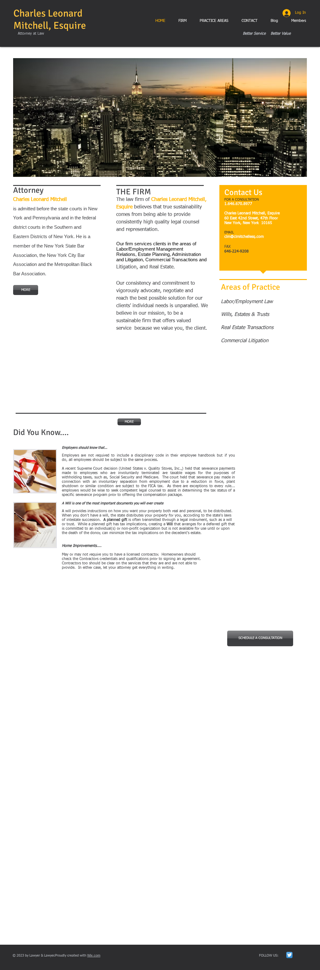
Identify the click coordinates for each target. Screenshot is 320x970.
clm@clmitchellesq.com (244, 237)
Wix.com (93, 955)
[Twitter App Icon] (289, 955)
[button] (160, 117)
